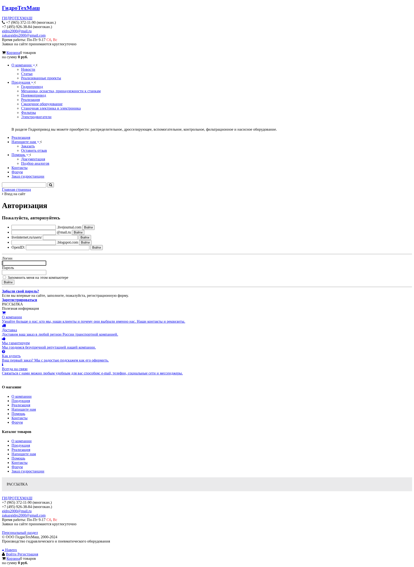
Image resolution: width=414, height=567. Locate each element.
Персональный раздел (20, 533)
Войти (11, 554)
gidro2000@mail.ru (17, 31)
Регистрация (27, 554)
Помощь (18, 414)
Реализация (21, 405)
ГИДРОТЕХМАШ (17, 18)
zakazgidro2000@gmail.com (24, 35)
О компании (22, 396)
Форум (17, 422)
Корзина (13, 53)
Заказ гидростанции (28, 471)
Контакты (20, 418)
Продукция (21, 401)
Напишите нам (24, 409)
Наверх (10, 550)
